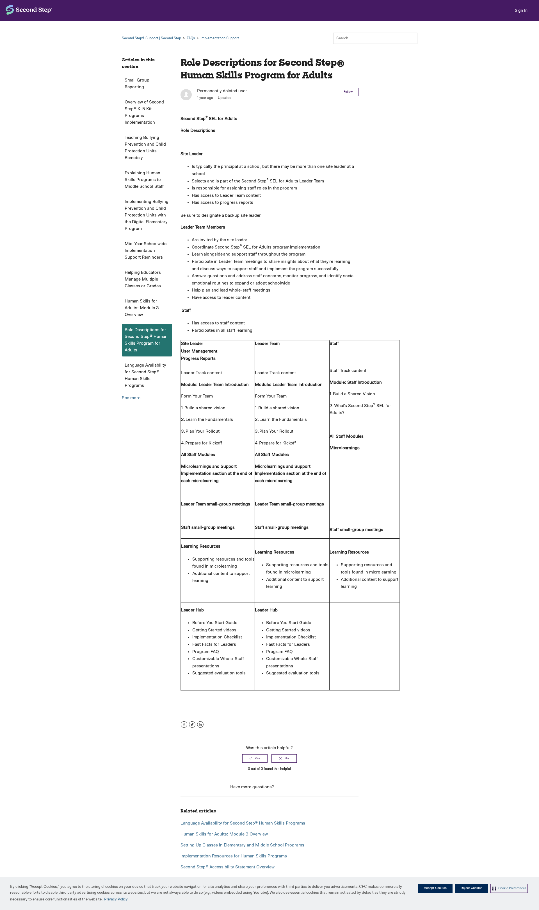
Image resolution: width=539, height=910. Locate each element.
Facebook (184, 724)
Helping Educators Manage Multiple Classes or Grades (143, 279)
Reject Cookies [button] (471, 888)
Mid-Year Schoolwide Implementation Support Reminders (145, 251)
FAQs (191, 38)
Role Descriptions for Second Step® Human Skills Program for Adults (146, 340)
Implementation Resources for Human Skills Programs (234, 856)
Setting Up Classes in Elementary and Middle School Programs (242, 845)
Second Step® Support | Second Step (151, 38)
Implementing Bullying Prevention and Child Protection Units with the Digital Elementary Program (146, 215)
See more (131, 398)
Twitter (192, 724)
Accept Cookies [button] (435, 888)
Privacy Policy (116, 899)
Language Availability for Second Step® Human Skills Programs (145, 375)
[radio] (255, 758)
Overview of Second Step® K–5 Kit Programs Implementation (144, 112)
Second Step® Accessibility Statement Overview (228, 867)
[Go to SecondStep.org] (29, 10)
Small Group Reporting (137, 83)
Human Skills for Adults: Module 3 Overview (142, 308)
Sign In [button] (521, 10)
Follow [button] (348, 92)
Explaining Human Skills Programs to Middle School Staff (144, 180)
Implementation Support (219, 38)
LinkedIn (200, 724)
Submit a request (292, 787)
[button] (509, 888)
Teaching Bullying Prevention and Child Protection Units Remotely (145, 148)
